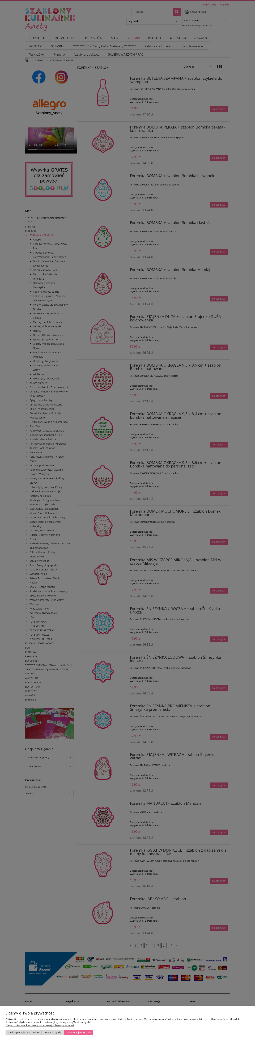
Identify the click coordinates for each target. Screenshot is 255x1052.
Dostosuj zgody (52, 1032)
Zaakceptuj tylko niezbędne (23, 1032)
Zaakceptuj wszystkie (78, 1032)
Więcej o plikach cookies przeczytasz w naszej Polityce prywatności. (40, 1025)
